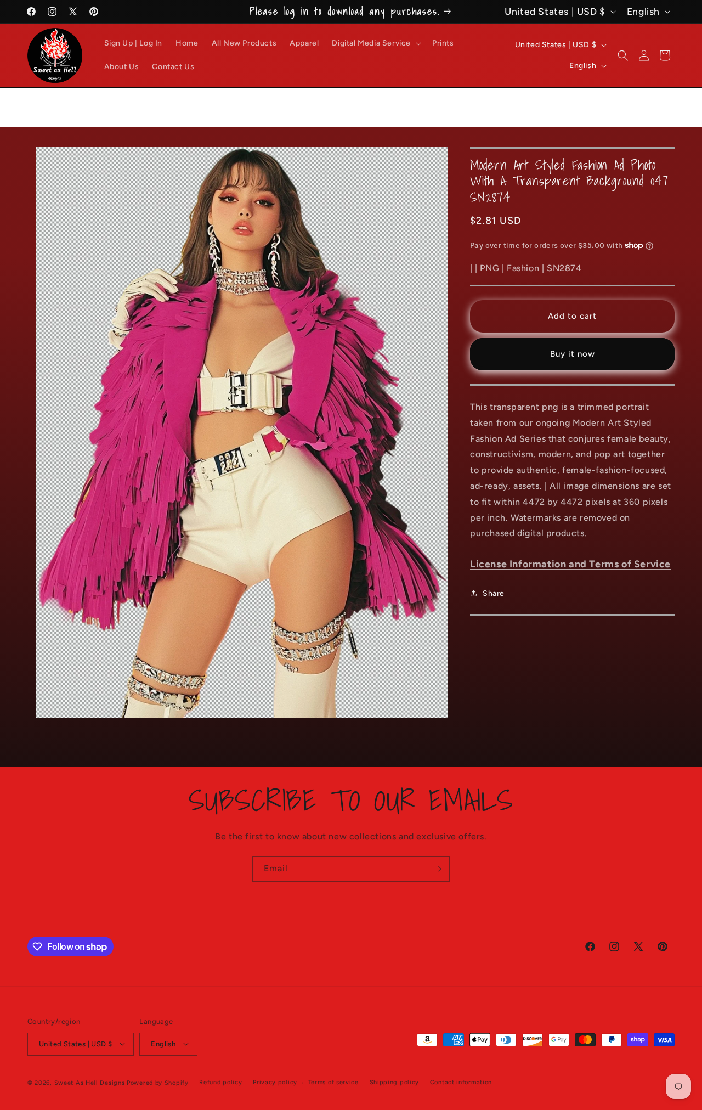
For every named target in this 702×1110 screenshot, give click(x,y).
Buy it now (572, 354)
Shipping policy (395, 1081)
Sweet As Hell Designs (89, 1082)
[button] (375, 43)
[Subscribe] (437, 869)
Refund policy (220, 1081)
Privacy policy (275, 1081)
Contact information (461, 1081)
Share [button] (494, 593)
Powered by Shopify (158, 1082)
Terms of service (333, 1081)
